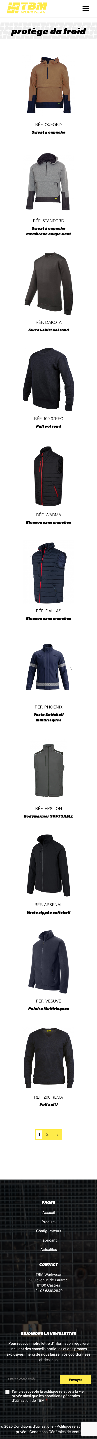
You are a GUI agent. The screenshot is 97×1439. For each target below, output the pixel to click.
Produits (48, 1222)
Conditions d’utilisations (33, 1427)
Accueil (48, 1213)
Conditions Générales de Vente (55, 1432)
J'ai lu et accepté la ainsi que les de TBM (48, 1396)
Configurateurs (48, 1231)
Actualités (48, 1250)
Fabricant (48, 1241)
